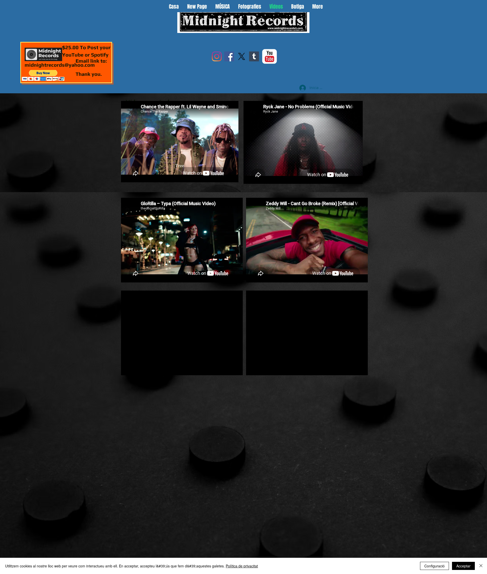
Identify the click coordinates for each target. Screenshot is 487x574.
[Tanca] (481, 566)
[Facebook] (229, 56)
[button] (43, 75)
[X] (242, 56)
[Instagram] (217, 56)
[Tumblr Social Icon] (254, 56)
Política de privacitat (242, 565)
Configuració (434, 565)
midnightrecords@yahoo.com (60, 65)
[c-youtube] (269, 56)
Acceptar (463, 565)
